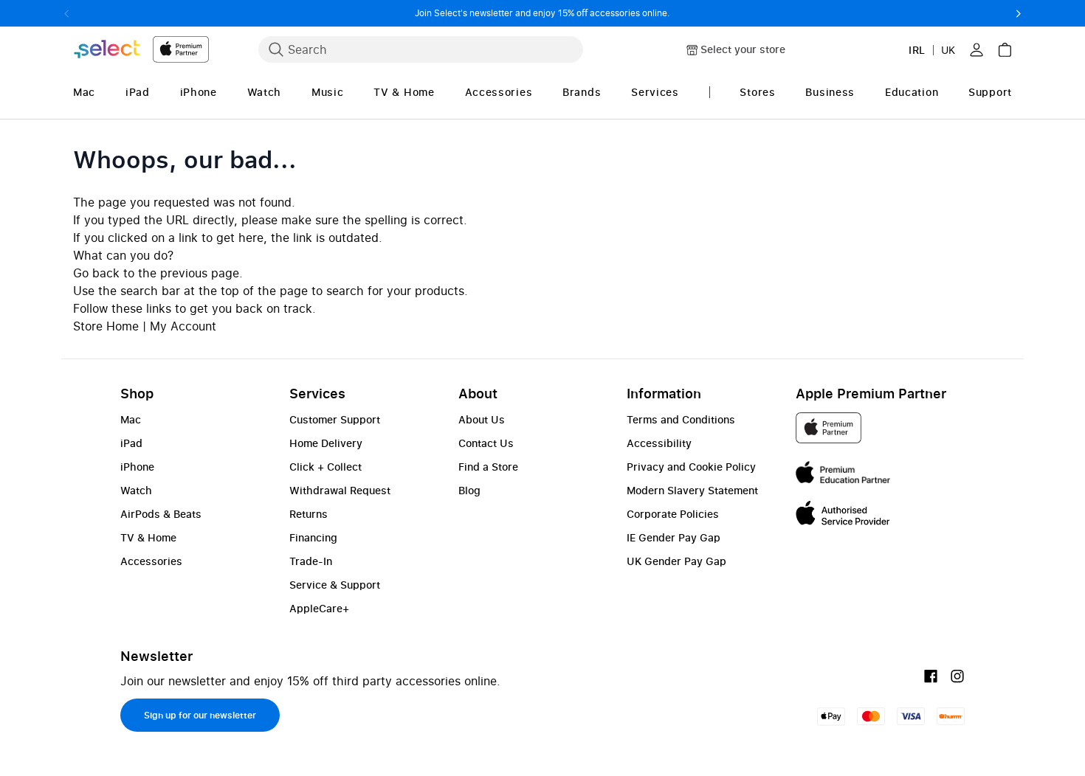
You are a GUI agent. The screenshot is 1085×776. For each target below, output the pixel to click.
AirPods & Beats (161, 514)
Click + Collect (325, 467)
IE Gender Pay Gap (673, 537)
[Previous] (66, 13)
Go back (96, 273)
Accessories (151, 561)
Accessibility (659, 443)
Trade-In (310, 561)
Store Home (106, 326)
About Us (481, 419)
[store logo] (141, 49)
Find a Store (488, 467)
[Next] (1018, 13)
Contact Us (486, 443)
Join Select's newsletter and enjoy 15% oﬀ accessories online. (542, 13)
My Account (183, 326)
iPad (131, 443)
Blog (469, 490)
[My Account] (976, 49)
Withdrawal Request (339, 490)
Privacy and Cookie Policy (691, 467)
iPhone (137, 467)
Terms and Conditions (681, 419)
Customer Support (334, 419)
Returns (308, 514)
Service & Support (334, 585)
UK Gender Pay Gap (676, 561)
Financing (313, 537)
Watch (136, 490)
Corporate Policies (673, 514)
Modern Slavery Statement (692, 490)
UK (948, 50)
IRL (917, 50)
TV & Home (148, 537)
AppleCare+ (319, 608)
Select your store (742, 49)
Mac (130, 419)
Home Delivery (325, 443)
